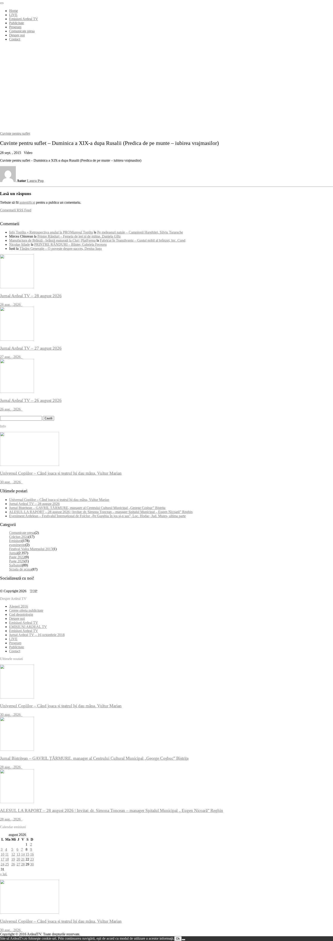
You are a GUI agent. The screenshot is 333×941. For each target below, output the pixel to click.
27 (18, 864)
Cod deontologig (21, 614)
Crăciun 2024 (19, 537)
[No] (183, 939)
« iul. (3, 874)
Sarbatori (15, 565)
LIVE (13, 15)
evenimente (17, 545)
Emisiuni (15, 541)
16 (32, 854)
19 (13, 859)
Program (15, 27)
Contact (14, 39)
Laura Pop (35, 181)
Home (13, 11)
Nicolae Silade (19, 244)
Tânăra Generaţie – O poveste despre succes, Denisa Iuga (60, 248)
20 (18, 859)
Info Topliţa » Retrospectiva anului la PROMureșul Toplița (51, 232)
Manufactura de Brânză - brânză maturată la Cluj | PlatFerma (52, 240)
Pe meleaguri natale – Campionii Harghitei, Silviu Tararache (140, 232)
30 (32, 864)
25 (7, 864)
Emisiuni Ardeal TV (23, 19)
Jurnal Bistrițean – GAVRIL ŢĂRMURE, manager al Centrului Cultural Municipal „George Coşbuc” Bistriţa (87, 508)
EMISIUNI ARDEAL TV (28, 627)
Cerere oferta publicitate (26, 610)
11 (7, 854)
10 (2, 854)
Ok (178, 938)
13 (18, 854)
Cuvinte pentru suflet (15, 133)
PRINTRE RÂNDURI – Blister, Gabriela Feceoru (70, 244)
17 (2, 859)
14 (23, 854)
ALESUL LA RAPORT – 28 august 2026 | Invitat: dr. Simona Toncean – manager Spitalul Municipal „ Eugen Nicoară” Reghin (101, 512)
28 (23, 864)
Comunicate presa (22, 31)
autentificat (27, 202)
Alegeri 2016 (18, 606)
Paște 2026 (17, 561)
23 (32, 859)
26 (13, 864)
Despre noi (17, 35)
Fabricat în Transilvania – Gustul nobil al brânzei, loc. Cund (142, 240)
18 (7, 859)
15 (27, 854)
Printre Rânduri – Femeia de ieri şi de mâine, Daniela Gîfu (79, 236)
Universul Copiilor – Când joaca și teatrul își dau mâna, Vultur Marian (59, 500)
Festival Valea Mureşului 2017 (31, 549)
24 (2, 864)
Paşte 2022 (17, 557)
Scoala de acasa (20, 569)
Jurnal (13, 553)
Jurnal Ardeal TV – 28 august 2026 (34, 504)
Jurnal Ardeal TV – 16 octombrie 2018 (37, 635)
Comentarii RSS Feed (15, 210)
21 (23, 859)
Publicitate (16, 23)
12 (13, 854)
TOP (33, 591)
